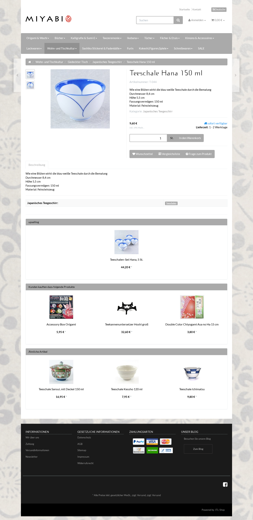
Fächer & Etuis (169, 38)
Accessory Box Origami (61, 324)
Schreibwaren (182, 48)
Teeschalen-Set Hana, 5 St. (126, 259)
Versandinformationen (37, 450)
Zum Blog (198, 448)
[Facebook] (225, 484)
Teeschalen (171, 203)
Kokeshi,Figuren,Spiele (153, 48)
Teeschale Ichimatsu (192, 389)
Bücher (59, 38)
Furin (130, 48)
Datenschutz (84, 437)
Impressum (83, 456)
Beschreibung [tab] (37, 164)
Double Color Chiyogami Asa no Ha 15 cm (192, 324)
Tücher (148, 38)
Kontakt (196, 9)
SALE (201, 48)
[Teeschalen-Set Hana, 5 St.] (235, 75)
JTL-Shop (220, 509)
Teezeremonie (111, 38)
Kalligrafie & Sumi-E (83, 38)
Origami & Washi (36, 38)
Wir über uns (32, 437)
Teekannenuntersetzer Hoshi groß (126, 324)
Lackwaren (33, 48)
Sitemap (81, 450)
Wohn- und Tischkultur (61, 48)
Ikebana (132, 38)
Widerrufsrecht (85, 463)
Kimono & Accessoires (198, 38)
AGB (79, 443)
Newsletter (32, 456)
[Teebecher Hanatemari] (17, 75)
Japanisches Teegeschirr (158, 111)
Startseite (184, 9)
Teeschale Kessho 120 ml (126, 389)
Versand (141, 495)
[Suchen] (178, 20)
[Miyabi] (57, 18)
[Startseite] (29, 61)
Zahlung (30, 443)
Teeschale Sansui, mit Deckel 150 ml (61, 389)
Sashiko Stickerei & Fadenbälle (101, 48)
